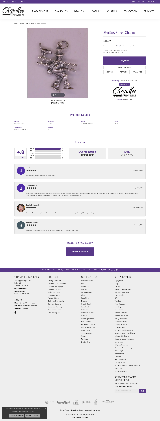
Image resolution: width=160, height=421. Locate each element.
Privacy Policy (64, 410)
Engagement (40, 11)
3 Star (32, 153)
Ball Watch (85, 286)
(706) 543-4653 (57, 103)
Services (149, 11)
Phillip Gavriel (86, 322)
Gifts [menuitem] (116, 298)
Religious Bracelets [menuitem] (121, 345)
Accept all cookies (32, 415)
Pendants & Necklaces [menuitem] (123, 289)
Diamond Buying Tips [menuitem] (55, 286)
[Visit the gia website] (50, 402)
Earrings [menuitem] (117, 286)
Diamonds (61, 11)
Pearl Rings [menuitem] (118, 368)
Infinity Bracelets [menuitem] (121, 322)
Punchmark (84, 417)
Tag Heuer (85, 339)
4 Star (32, 151)
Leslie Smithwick (32, 205)
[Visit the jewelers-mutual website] (64, 402)
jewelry (22, 23)
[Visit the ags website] (107, 402)
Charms (32, 23)
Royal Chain (85, 330)
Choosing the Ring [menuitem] (54, 289)
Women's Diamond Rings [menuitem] (123, 348)
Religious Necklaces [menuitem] (122, 336)
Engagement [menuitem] (119, 281)
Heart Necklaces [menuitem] (120, 360)
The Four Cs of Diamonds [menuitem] (57, 284)
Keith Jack (85, 310)
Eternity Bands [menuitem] (120, 362)
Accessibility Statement (92, 410)
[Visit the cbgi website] (76, 402)
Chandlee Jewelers (87, 123)
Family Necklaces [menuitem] (121, 319)
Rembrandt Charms (88, 324)
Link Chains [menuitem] (119, 310)
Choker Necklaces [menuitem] (121, 371)
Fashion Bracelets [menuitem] (121, 313)
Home (15, 23)
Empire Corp (85, 342)
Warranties (138, 72)
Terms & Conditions (77, 410)
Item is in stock (124, 84)
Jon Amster (30, 168)
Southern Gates (86, 333)
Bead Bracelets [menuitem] (120, 304)
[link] (5, 2)
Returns (123, 72)
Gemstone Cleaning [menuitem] (55, 307)
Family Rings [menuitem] (119, 342)
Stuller (83, 336)
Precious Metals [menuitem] (53, 298)
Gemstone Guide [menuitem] (54, 295)
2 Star (32, 156)
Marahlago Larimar (87, 319)
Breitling (84, 289)
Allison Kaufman (87, 281)
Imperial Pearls (86, 304)
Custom (112, 11)
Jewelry (95, 11)
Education (130, 11)
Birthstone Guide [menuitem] (54, 292)
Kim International (87, 313)
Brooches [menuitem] (118, 357)
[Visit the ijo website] (86, 402)
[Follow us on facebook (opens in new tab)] (15, 312)
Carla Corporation (87, 292)
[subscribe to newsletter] (142, 391)
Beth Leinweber (32, 222)
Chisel (83, 295)
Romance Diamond (88, 327)
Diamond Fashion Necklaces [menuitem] (125, 333)
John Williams (31, 185)
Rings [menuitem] (116, 284)
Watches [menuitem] (118, 301)
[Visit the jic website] (95, 402)
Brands (79, 11)
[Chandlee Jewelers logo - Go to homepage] (13, 11)
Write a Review (80, 251)
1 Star (32, 158)
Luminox (84, 316)
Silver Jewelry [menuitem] (119, 295)
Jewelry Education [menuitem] (54, 281)
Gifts (27, 23)
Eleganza (84, 301)
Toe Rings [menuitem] (118, 307)
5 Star (32, 149)
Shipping (109, 72)
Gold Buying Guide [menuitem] (54, 313)
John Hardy (85, 307)
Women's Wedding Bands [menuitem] (124, 330)
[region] (58, 63)
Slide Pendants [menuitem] (120, 327)
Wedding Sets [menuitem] (119, 354)
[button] (132, 2)
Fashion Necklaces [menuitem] (121, 316)
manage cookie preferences (22, 411)
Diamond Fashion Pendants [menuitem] (124, 339)
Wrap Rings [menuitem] (119, 351)
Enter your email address (123, 386)
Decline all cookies (17, 415)
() (62, 149)
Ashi (82, 284)
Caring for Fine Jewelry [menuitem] (56, 301)
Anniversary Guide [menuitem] (54, 310)
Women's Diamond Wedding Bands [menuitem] (127, 365)
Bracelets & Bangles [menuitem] (122, 292)
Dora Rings (85, 298)
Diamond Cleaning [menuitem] (54, 304)
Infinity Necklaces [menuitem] (121, 324)
